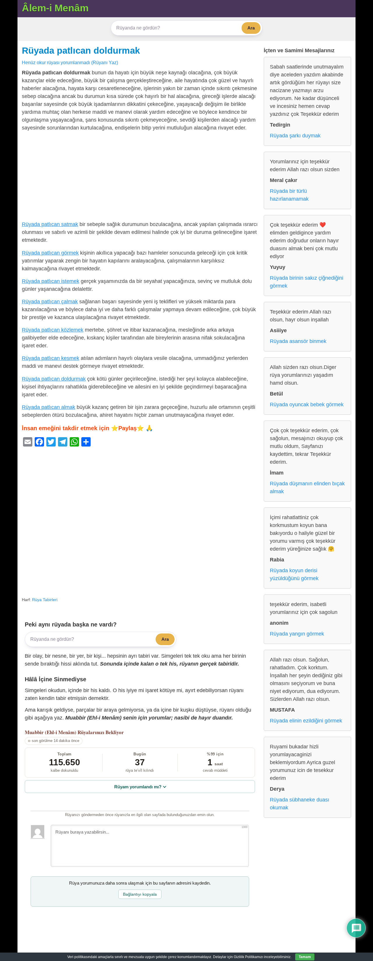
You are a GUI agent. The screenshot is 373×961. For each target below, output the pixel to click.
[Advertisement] (140, 177)
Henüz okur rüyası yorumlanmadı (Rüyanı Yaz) (70, 62)
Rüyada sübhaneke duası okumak (299, 804)
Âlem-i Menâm (55, 7)
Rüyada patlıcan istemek (50, 281)
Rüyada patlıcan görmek (50, 253)
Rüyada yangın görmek (297, 634)
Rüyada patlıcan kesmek (50, 358)
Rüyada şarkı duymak (295, 136)
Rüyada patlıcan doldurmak (81, 50)
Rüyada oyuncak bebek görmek (307, 404)
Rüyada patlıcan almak (48, 407)
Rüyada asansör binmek (298, 341)
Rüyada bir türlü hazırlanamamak (289, 195)
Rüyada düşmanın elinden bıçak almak (307, 487)
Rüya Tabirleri (44, 599)
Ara (251, 27)
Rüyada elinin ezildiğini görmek (306, 721)
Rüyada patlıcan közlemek (52, 330)
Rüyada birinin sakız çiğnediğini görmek (306, 282)
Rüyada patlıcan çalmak (50, 301)
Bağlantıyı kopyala (140, 894)
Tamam (305, 957)
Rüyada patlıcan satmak (50, 224)
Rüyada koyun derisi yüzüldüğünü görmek (294, 574)
